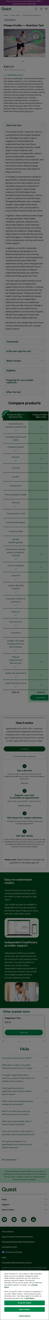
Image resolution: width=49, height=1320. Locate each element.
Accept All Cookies (24, 1303)
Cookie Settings (24, 1316)
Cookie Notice (29, 1298)
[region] (24, 1295)
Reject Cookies (24, 1309)
